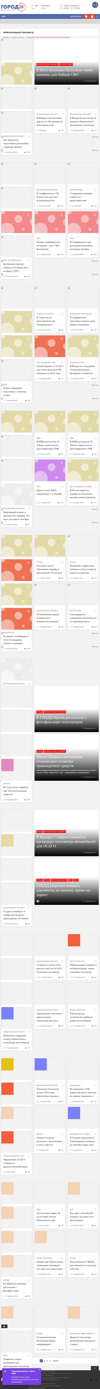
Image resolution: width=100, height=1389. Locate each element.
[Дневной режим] (93, 5)
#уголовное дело (85, 314)
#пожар (73, 1010)
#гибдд (39, 314)
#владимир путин (48, 362)
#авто (76, 880)
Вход (36, 5)
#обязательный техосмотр (47, 64)
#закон (47, 880)
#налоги (73, 611)
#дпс (70, 880)
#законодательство (59, 880)
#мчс (38, 238)
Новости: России (18, 37)
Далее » (56, 1361)
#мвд (81, 190)
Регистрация (45, 5)
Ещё (3, 16)
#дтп (38, 362)
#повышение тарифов (83, 487)
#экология (81, 1010)
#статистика (48, 314)
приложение (75, 16)
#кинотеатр (48, 1258)
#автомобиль (75, 1333)
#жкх (38, 487)
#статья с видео (66, 64)
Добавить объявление (71, 5)
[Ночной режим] (96, 5)
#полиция (74, 190)
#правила (89, 1333)
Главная (6, 37)
